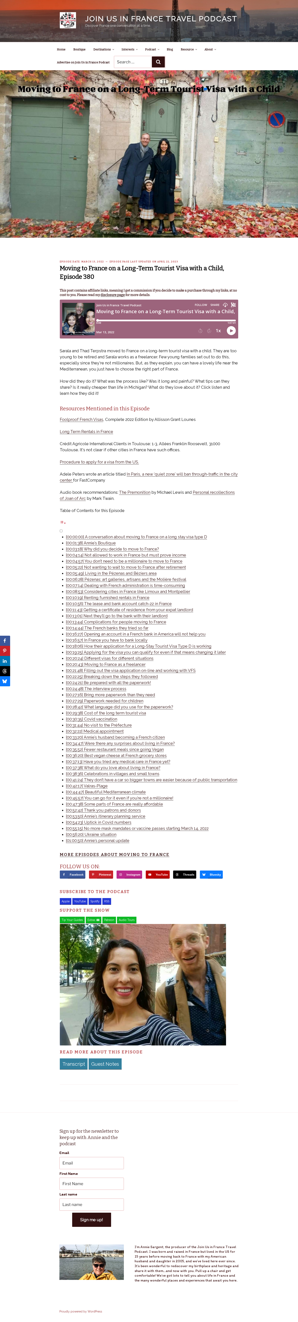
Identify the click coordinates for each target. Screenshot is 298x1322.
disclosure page (113, 295)
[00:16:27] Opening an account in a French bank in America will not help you (136, 634)
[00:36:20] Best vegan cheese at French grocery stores (116, 755)
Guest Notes (105, 1064)
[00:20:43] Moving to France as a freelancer (106, 664)
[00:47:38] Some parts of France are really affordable (114, 804)
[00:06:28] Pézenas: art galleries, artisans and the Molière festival (126, 579)
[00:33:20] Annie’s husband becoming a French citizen (115, 737)
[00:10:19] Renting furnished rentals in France (107, 597)
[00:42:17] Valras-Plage (87, 785)
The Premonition (134, 492)
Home (61, 49)
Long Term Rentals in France (86, 431)
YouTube (80, 901)
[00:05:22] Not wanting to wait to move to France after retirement (126, 567)
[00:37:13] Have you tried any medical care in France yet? (118, 761)
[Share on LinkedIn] (5, 661)
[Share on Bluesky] (5, 681)
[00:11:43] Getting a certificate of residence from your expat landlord (129, 609)
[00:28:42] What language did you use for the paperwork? (119, 707)
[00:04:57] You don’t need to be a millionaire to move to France (124, 561)
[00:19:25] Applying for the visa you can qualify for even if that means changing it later (146, 652)
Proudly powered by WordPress (80, 1311)
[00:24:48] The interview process (96, 688)
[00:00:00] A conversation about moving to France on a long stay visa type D (136, 536)
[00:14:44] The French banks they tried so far (107, 628)
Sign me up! (91, 1219)
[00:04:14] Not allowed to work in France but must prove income (126, 555)
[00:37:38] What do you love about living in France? (113, 767)
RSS (106, 901)
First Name (68, 1173)
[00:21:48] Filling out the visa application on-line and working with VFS (131, 670)
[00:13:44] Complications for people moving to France (116, 621)
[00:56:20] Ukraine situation (91, 834)
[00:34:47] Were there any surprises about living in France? (120, 743)
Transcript (73, 1064)
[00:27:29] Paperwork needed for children (104, 700)
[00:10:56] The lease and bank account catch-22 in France (119, 603)
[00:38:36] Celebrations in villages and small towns (112, 773)
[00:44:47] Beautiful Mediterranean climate (106, 792)
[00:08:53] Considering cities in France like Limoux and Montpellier (128, 591)
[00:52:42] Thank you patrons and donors (103, 810)
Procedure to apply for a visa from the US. (99, 462)
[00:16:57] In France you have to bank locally (107, 640)
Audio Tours (127, 920)
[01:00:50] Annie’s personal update (97, 840)
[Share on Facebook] (5, 641)
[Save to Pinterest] (5, 651)
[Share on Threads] (5, 671)
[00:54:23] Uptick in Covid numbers (98, 822)
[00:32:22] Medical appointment (95, 731)
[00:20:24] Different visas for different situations (109, 658)
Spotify (95, 901)
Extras (91, 920)
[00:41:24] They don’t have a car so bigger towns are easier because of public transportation (151, 779)
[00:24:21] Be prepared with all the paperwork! (108, 682)
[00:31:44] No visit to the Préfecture (99, 725)
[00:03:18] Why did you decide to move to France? (112, 549)
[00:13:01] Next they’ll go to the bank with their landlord (117, 615)
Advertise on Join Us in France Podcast (83, 62)
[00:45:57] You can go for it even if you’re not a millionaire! (119, 798)
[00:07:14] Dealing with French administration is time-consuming (125, 585)
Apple (66, 901)
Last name (68, 1194)
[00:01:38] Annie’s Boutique (91, 543)
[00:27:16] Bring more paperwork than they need (110, 694)
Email (64, 1152)
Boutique (79, 49)
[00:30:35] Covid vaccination (91, 719)
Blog (170, 49)
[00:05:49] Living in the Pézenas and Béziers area (111, 573)
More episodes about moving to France (114, 854)
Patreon (109, 920)
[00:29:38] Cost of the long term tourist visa (106, 713)
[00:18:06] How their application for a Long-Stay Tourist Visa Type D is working (138, 646)
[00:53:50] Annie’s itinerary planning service (105, 816)
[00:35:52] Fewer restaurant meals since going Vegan (115, 749)
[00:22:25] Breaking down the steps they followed (112, 676)
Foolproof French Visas (81, 419)
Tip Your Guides (72, 920)
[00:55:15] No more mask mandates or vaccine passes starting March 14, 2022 (137, 828)
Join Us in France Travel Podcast (161, 18)
